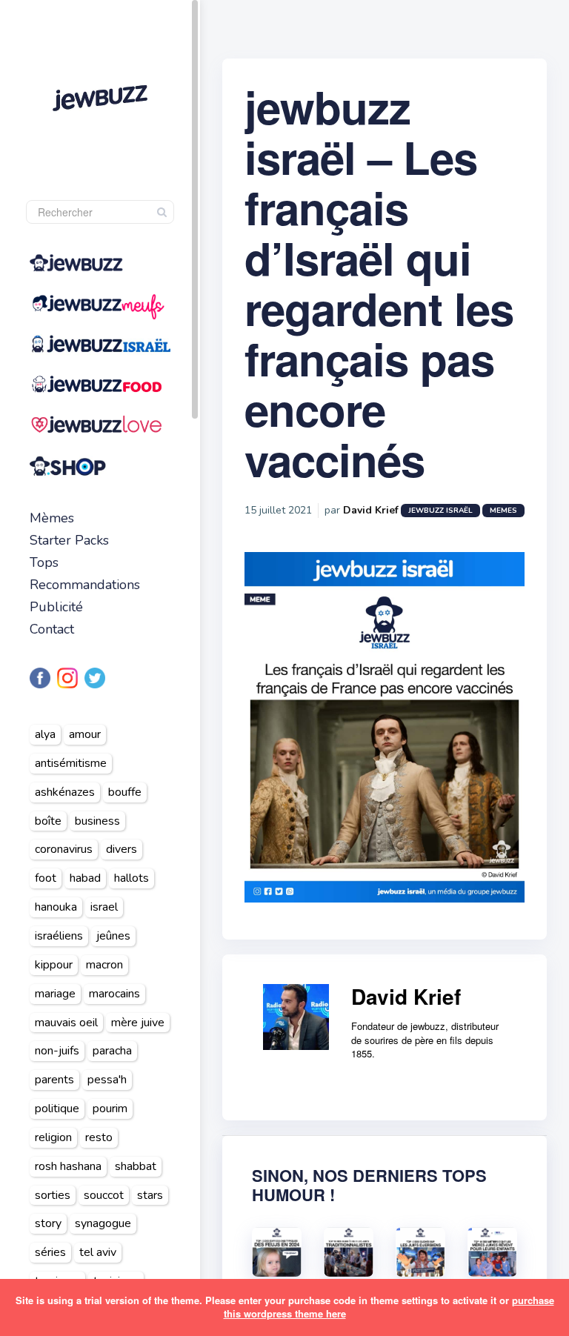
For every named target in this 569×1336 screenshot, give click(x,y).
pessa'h (107, 1079)
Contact (52, 629)
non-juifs (57, 1051)
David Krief (371, 510)
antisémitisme (71, 763)
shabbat (135, 1166)
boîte (48, 821)
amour (85, 734)
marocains (114, 994)
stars (150, 1195)
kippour (54, 965)
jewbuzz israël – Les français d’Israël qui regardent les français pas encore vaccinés (378, 282)
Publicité (56, 607)
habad (85, 878)
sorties (52, 1195)
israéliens (59, 936)
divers (121, 849)
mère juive (137, 1022)
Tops (44, 562)
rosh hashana (68, 1166)
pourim (110, 1108)
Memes (503, 510)
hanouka (56, 907)
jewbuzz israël (440, 510)
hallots (131, 878)
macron (104, 965)
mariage (55, 994)
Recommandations (85, 585)
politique (57, 1108)
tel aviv (97, 1252)
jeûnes (113, 936)
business (97, 821)
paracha (112, 1051)
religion (53, 1137)
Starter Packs (69, 540)
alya (45, 734)
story (48, 1223)
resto (99, 1137)
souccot (104, 1195)
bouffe (125, 792)
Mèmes (52, 518)
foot (45, 878)
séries (50, 1252)
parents (54, 1079)
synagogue (103, 1223)
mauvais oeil (66, 1022)
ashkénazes (65, 792)
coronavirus (64, 849)
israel (104, 907)
